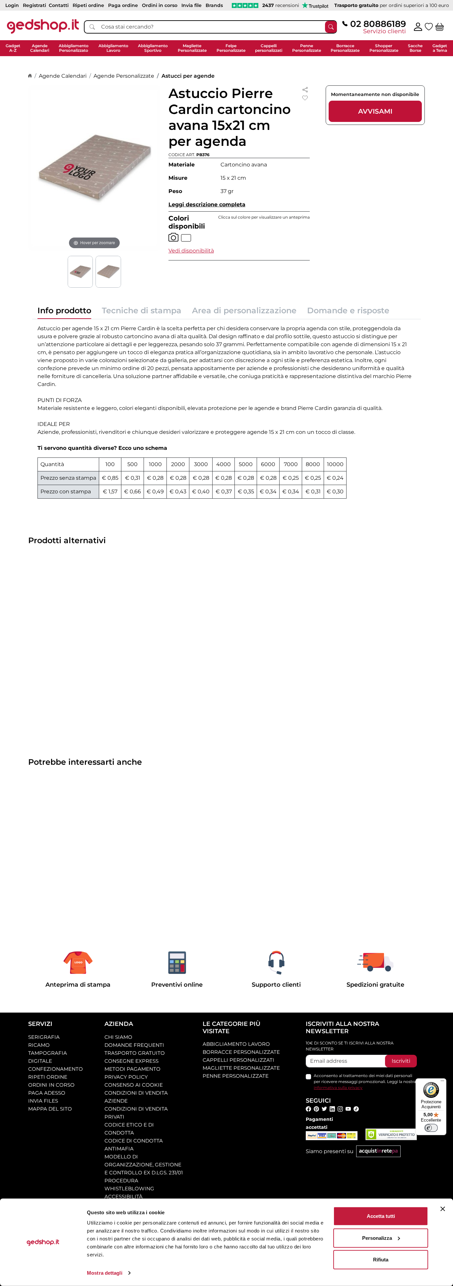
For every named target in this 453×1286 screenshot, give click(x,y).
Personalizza (377, 1237)
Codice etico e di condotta (129, 1129)
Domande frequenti (134, 1045)
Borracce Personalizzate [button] (345, 48)
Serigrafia (44, 1037)
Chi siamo (118, 1037)
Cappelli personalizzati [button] (268, 48)
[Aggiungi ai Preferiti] (305, 98)
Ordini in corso (51, 1085)
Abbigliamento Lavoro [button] (113, 48)
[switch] (431, 1128)
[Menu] (442, 1082)
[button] (191, 250)
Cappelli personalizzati (238, 1060)
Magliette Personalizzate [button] (192, 48)
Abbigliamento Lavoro (236, 1044)
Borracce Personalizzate (241, 1052)
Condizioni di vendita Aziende (136, 1097)
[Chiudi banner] (442, 1209)
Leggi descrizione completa (206, 204)
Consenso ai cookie (133, 1085)
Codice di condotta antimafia (133, 1145)
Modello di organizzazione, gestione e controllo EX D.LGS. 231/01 (143, 1164)
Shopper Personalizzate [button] (383, 48)
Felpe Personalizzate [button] (231, 48)
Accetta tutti (381, 1216)
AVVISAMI (375, 111)
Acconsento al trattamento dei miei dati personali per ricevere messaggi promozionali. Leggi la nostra (365, 1081)
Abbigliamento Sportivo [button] (153, 48)
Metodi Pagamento (132, 1069)
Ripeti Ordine (47, 1077)
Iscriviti (401, 1061)
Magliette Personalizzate (241, 1068)
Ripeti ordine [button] (88, 5)
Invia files (43, 1101)
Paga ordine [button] (123, 5)
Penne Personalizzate (236, 1076)
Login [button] (12, 5)
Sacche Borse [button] (415, 48)
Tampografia (47, 1053)
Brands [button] (214, 5)
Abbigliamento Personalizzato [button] (74, 48)
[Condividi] (305, 89)
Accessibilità (123, 1196)
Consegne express (131, 1061)
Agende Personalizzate (124, 76)
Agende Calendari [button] (39, 48)
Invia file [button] (191, 5)
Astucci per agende (188, 76)
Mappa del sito (50, 1109)
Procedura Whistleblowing (129, 1184)
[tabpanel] (226, 411)
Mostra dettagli (104, 1273)
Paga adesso (46, 1093)
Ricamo (39, 1045)
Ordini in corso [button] (159, 5)
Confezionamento (55, 1069)
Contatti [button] (59, 5)
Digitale (40, 1061)
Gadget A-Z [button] (13, 48)
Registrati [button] (34, 5)
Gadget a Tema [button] (439, 48)
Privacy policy (126, 1077)
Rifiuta (380, 1259)
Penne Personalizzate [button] (306, 48)
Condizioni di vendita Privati (136, 1113)
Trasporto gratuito (134, 1053)
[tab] (64, 312)
